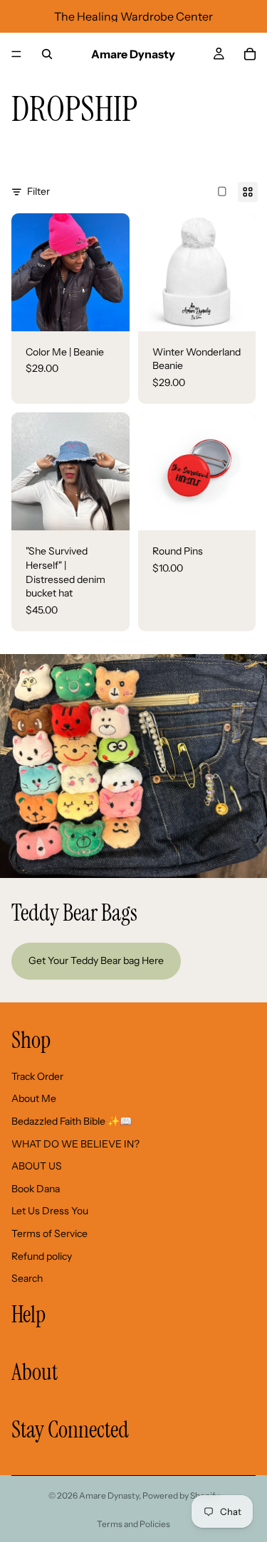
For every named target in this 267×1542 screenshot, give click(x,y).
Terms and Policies (133, 1524)
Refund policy (41, 1255)
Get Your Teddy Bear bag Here (96, 960)
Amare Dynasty (109, 1495)
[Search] (47, 54)
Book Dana (35, 1188)
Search (27, 1278)
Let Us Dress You (49, 1210)
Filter (38, 191)
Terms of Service (49, 1232)
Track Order (37, 1075)
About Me (33, 1098)
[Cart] (250, 54)
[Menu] (16, 54)
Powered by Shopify (180, 1495)
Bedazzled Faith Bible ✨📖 (71, 1121)
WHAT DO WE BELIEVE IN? (75, 1143)
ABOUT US (36, 1166)
